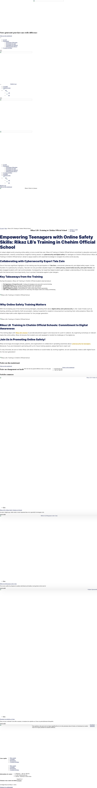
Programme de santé (11, 44)
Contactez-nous (6, 88)
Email (18, 779)
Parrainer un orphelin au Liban (7, 719)
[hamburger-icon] (0, 37)
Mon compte (13, 758)
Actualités (5, 86)
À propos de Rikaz (7, 48)
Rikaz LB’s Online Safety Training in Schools (11, 510)
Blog (6, 228)
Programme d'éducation (11, 42)
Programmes (6, 41)
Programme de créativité (12, 45)
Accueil (5, 39)
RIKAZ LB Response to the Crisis (8, 583)
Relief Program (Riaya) (11, 46)
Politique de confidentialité (6, 787)
